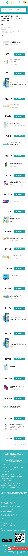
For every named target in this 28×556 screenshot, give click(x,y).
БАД (9, 474)
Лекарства (4, 474)
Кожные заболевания (16, 162)
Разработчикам (18, 485)
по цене (4, 31)
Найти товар (20, 467)
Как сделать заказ (11, 469)
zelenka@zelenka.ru (6, 511)
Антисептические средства (15, 60)
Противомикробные (16, 217)
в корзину (19, 54)
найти (24, 10)
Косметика (4, 476)
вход (19, 2)
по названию (6, 32)
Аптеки (3, 467)
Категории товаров (11, 467)
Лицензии (19, 483)
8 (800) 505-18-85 (9, 502)
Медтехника (20, 476)
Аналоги (3, 469)
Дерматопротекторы (16, 104)
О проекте (3, 483)
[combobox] (11, 10)
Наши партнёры (12, 483)
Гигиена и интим (15, 474)
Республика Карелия (11, 2)
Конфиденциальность (14, 487)
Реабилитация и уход (6, 478)
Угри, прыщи (13, 41)
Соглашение (4, 487)
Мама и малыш (12, 476)
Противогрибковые (15, 83)
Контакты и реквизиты (7, 485)
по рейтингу (15, 31)
